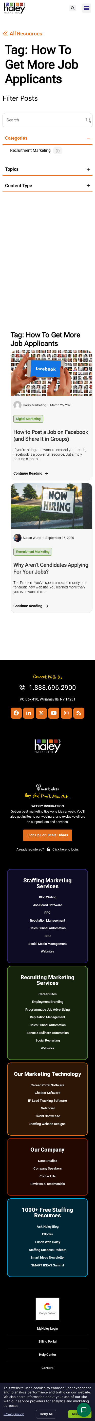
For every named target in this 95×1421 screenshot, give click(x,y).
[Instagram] (66, 713)
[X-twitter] (41, 713)
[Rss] (78, 713)
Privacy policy (14, 1414)
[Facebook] (16, 713)
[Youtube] (53, 713)
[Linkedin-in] (28, 713)
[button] (72, 8)
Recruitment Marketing (32, 552)
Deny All (46, 1414)
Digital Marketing (28, 419)
